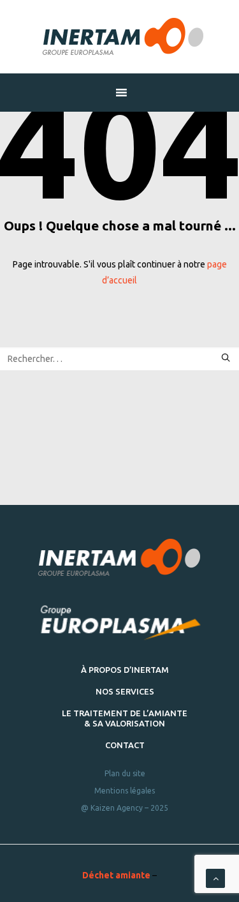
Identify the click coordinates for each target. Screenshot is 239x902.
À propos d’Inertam (125, 669)
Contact (125, 744)
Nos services (125, 691)
